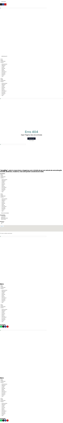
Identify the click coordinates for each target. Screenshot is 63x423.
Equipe (2, 60)
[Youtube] (5, 4)
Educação (3, 68)
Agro (2, 76)
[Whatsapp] (1, 327)
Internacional (4, 71)
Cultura (3, 75)
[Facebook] (3, 4)
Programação (3, 61)
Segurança (3, 65)
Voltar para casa (31, 138)
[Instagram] (1, 4)
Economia (3, 72)
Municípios (4, 93)
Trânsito (3, 66)
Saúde (3, 69)
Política (3, 67)
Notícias (2, 62)
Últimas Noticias (4, 64)
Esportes (3, 70)
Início (2, 59)
